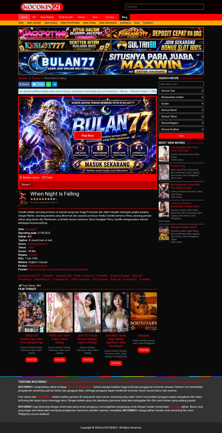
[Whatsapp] (48, 84)
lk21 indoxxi (101, 279)
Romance (42, 243)
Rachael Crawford (77, 269)
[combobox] (164, 7)
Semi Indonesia (178, 172)
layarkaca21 (62, 279)
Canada (33, 254)
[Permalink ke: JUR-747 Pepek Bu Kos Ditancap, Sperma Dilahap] (87, 312)
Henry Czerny (36, 269)
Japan (174, 239)
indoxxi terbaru (121, 275)
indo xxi (90, 275)
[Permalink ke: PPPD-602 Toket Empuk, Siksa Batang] (59, 312)
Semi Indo (193, 170)
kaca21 (138, 275)
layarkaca (26, 279)
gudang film (65, 275)
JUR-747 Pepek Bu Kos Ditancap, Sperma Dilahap (87, 339)
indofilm (103, 275)
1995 (31, 247)
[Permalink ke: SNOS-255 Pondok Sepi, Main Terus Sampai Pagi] (31, 312)
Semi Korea (176, 175)
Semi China (182, 170)
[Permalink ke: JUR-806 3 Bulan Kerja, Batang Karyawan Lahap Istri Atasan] (115, 312)
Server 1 (26, 184)
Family (31, 347)
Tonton (31, 359)
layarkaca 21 (43, 279)
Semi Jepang (193, 172)
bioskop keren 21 (30, 275)
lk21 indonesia (82, 279)
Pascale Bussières (55, 269)
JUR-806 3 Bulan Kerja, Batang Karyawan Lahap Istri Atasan (116, 341)
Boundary (144, 335)
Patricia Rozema (37, 265)
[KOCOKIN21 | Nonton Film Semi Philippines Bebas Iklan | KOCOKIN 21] (41, 6)
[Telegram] (54, 84)
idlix (79, 275)
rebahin (146, 279)
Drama (32, 243)
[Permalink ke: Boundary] (143, 312)
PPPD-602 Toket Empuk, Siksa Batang (59, 339)
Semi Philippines (147, 343)
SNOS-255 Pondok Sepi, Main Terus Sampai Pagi (31, 339)
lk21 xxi (117, 279)
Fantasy (38, 347)
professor (131, 279)
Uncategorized (120, 356)
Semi (33, 350)
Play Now (88, 135)
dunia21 (49, 275)
